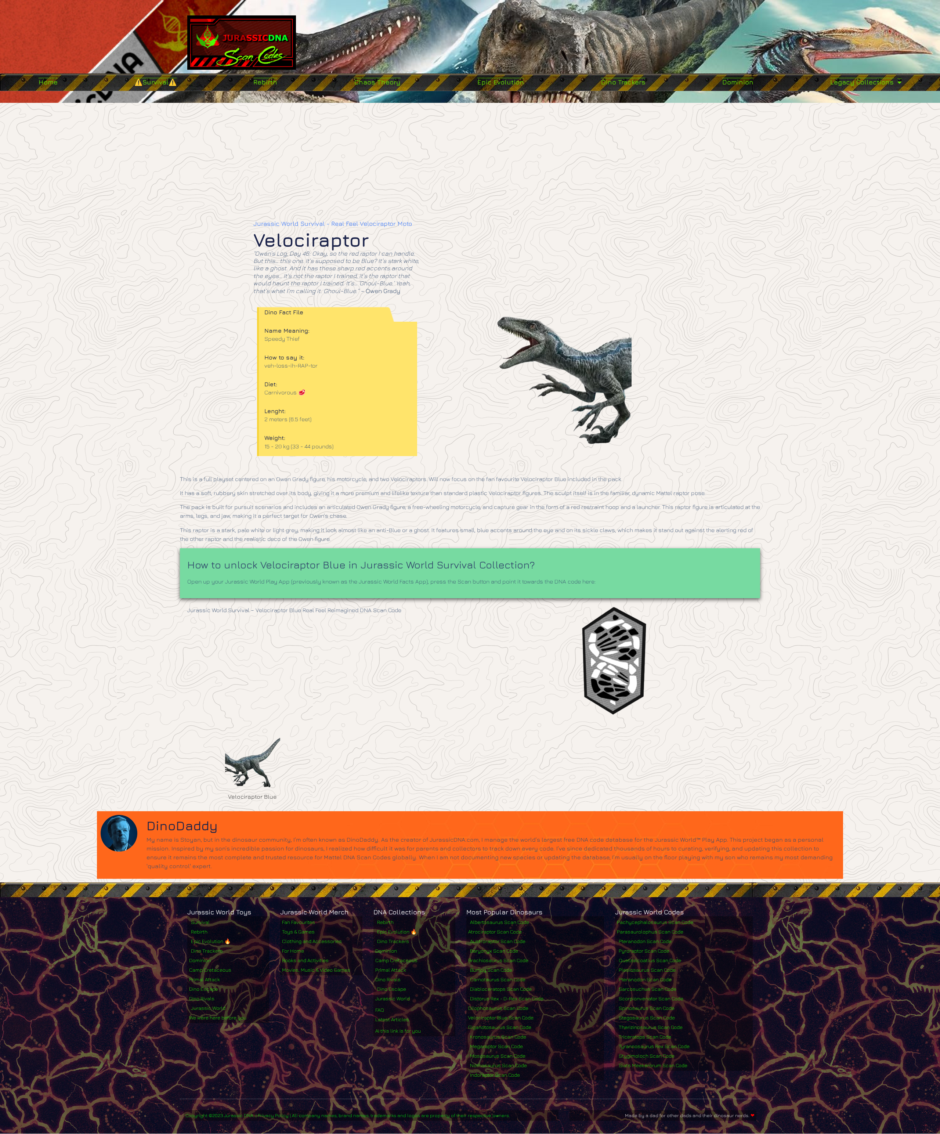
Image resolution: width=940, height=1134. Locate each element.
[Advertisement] (470, 157)
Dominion (737, 82)
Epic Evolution (500, 82)
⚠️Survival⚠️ (155, 82)
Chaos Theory (377, 82)
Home (48, 82)
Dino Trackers (623, 82)
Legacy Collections (862, 82)
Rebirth (265, 82)
